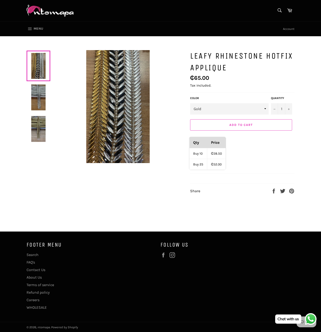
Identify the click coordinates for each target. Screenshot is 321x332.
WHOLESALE (37, 307)
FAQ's (31, 262)
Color (194, 98)
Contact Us (36, 270)
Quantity (277, 98)
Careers (33, 300)
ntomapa (44, 327)
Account (288, 29)
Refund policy (38, 292)
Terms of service (40, 285)
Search (33, 254)
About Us (34, 277)
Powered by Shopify (64, 327)
